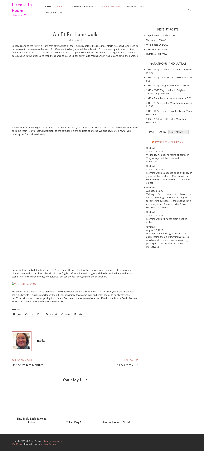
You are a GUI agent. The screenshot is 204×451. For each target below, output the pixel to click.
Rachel (41, 341)
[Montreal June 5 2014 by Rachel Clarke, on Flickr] (24, 284)
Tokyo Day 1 (73, 422)
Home (47, 6)
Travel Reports (111, 6)
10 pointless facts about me (160, 35)
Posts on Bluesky (169, 142)
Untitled (150, 148)
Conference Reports (83, 6)
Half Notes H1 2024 (156, 54)
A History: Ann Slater (157, 49)
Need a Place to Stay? (115, 422)
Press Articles (135, 6)
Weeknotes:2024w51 (157, 40)
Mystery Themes (48, 444)
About (61, 6)
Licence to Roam (22, 8)
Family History (53, 12)
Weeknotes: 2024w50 (157, 44)
